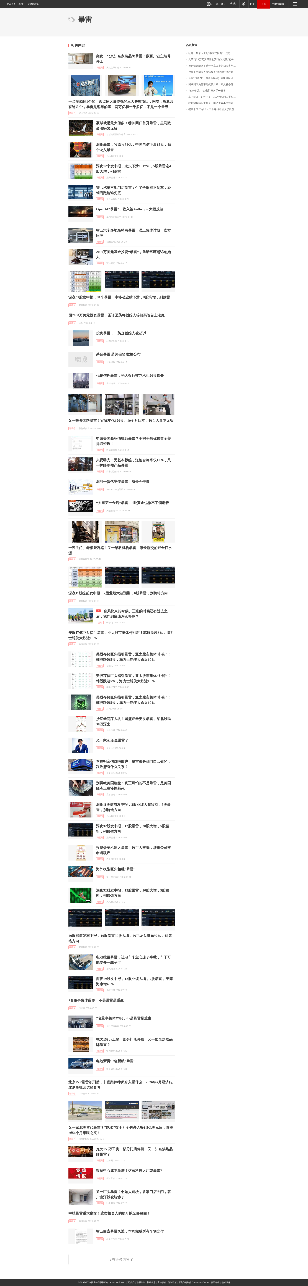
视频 (100, 622)
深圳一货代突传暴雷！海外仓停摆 (123, 481)
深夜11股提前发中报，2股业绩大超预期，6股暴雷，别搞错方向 (118, 593)
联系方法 (141, 1282)
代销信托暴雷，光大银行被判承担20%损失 (130, 375)
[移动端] (209, 4)
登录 (263, 4)
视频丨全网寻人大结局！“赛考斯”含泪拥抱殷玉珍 (214, 72)
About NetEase (116, 1282)
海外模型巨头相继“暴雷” (115, 869)
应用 (21, 4)
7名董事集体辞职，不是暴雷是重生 (96, 1000)
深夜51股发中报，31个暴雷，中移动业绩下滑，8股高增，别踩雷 (119, 297)
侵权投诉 (226, 1282)
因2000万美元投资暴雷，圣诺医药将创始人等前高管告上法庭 (116, 315)
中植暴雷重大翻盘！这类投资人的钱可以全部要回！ (109, 1213)
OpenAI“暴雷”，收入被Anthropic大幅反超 (129, 209)
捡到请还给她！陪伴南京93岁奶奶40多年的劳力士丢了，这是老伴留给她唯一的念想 (214, 65)
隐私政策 (172, 1282)
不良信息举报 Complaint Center (194, 1282)
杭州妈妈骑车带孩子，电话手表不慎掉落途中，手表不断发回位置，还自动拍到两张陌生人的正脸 (214, 103)
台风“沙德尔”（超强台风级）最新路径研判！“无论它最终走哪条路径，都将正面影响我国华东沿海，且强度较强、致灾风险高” (214, 78)
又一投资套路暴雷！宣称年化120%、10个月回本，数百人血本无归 (121, 420)
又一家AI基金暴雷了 (112, 740)
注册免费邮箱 (278, 4)
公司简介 (130, 1282)
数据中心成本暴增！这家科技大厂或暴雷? (129, 1170)
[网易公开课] (220, 4)
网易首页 (11, 4)
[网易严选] (233, 4)
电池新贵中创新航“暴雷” (115, 1061)
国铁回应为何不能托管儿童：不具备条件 (210, 84)
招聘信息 (151, 1282)
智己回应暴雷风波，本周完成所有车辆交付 (130, 1231)
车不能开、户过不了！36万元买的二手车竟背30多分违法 (214, 97)
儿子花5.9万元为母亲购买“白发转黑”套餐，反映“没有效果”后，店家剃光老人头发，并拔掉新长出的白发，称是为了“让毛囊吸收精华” (214, 59)
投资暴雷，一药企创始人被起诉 (121, 333)
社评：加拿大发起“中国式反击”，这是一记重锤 (214, 53)
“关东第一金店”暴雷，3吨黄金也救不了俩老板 (132, 503)
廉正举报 (215, 1282)
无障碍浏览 (33, 4)
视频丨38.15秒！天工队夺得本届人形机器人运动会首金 (214, 109)
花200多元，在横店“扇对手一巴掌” (207, 90)
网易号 (100, 67)
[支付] (243, 4)
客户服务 (162, 1282)
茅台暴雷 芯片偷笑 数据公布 (118, 354)
